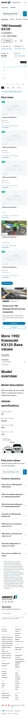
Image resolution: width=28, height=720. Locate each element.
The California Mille (19, 659)
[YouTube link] (12, 601)
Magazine (17, 639)
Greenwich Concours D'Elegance (20, 662)
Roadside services (19, 647)
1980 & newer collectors (7, 637)
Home (16, 672)
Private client (5, 651)
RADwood (17, 666)
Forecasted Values (8, 572)
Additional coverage (6, 657)
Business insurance (6, 653)
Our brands (17, 679)
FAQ (16, 695)
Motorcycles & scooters (7, 645)
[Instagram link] (9, 601)
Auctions (4, 671)
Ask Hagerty (18, 633)
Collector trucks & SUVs (7, 641)
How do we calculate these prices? (12, 91)
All (2, 687)
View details (5, 127)
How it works (5, 677)
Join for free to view (7, 48)
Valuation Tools (16, 2)
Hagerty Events (18, 655)
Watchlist (13, 7)
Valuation (17, 631)
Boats (3, 649)
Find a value (4, 7)
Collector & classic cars (7, 639)
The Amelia (17, 657)
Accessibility (17, 710)
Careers (17, 681)
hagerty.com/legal (14, 575)
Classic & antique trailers (7, 643)
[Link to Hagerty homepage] (9, 597)
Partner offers (18, 637)
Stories (3, 685)
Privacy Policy (5, 618)
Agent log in (4, 665)
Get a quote (14, 323)
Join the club (18, 629)
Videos (3, 683)
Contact (17, 685)
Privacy (17, 697)
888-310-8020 (18, 649)
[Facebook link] (2, 601)
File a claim (4, 631)
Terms (16, 699)
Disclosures (4, 713)
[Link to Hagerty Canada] (6, 705)
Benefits (17, 635)
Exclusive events (19, 641)
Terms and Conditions (14, 618)
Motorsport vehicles (6, 647)
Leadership (17, 676)
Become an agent (6, 663)
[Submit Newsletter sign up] (25, 613)
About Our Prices (8, 564)
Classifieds (4, 673)
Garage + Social (5, 693)
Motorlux (17, 664)
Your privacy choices (9, 710)
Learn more (14, 327)
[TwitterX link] (5, 601)
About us (17, 674)
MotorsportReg (5, 697)
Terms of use (15, 713)
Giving (16, 689)
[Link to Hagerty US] (3, 705)
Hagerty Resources (6, 695)
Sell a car (4, 675)
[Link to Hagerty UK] (8, 705)
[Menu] (25, 2)
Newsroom (17, 683)
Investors (17, 687)
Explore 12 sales (7, 283)
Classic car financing (6, 655)
